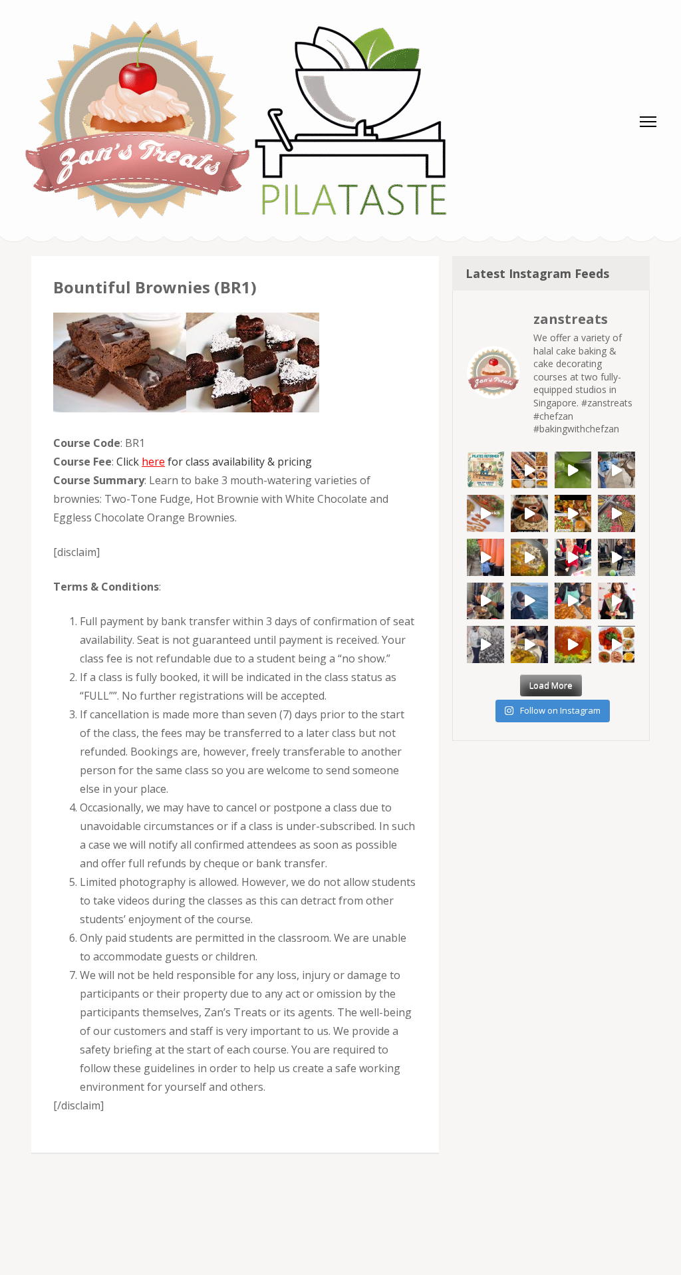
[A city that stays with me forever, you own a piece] (529, 601)
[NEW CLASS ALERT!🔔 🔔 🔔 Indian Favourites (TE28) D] (616, 644)
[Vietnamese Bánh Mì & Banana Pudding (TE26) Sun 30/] (485, 513)
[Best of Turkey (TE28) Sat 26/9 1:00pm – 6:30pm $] (529, 470)
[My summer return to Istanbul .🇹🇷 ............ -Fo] (573, 601)
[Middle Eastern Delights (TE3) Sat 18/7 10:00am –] (529, 644)
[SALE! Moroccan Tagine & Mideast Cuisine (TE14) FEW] (529, 513)
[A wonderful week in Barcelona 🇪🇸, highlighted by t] (485, 644)
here (153, 461)
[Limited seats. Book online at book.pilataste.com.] (485, 470)
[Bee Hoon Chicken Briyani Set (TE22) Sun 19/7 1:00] (573, 644)
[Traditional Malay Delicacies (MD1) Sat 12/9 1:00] (573, 470)
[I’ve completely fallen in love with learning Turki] (485, 601)
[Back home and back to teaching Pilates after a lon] (616, 557)
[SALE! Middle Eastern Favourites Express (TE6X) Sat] (573, 513)
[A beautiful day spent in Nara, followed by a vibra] (616, 470)
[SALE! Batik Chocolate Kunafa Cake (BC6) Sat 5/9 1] (616, 513)
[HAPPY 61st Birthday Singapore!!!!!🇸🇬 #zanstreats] (573, 557)
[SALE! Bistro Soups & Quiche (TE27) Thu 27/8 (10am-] (529, 557)
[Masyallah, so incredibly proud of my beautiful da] (616, 601)
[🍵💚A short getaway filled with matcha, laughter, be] (485, 557)
